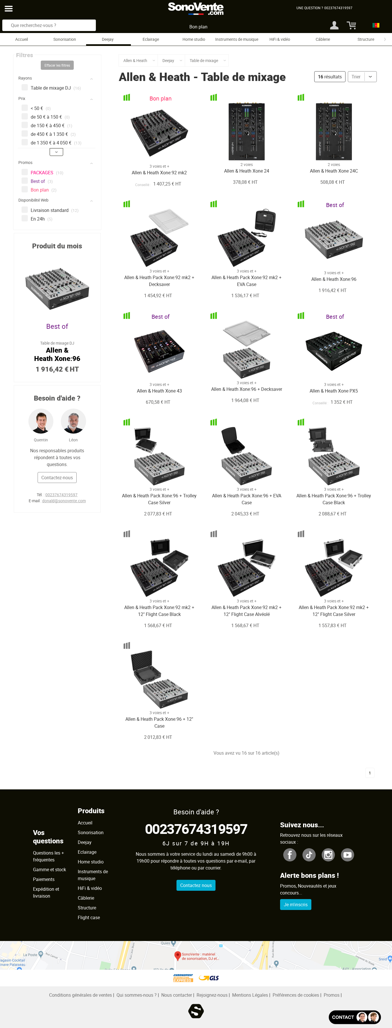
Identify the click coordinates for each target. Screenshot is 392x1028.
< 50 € (41, 108)
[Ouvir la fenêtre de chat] (355, 1017)
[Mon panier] (350, 25)
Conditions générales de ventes (80, 995)
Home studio (194, 39)
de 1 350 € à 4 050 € (56, 143)
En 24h (42, 219)
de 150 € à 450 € (51, 125)
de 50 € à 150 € (50, 117)
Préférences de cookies (296, 995)
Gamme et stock (49, 869)
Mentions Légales (250, 995)
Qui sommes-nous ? (137, 995)
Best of (42, 181)
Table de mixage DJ (56, 88)
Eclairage (151, 39)
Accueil (21, 39)
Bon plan (198, 27)
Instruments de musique (236, 39)
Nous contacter (176, 995)
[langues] (374, 25)
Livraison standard (55, 210)
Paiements (44, 879)
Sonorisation (64, 39)
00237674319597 (61, 494)
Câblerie (323, 39)
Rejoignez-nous (212, 995)
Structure (366, 39)
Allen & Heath (154, 76)
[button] (58, 79)
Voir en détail (151, 150)
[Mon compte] (334, 25)
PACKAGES (47, 172)
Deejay (108, 39)
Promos (331, 995)
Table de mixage (243, 76)
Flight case (89, 917)
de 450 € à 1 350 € (53, 134)
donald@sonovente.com (64, 500)
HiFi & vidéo (279, 39)
